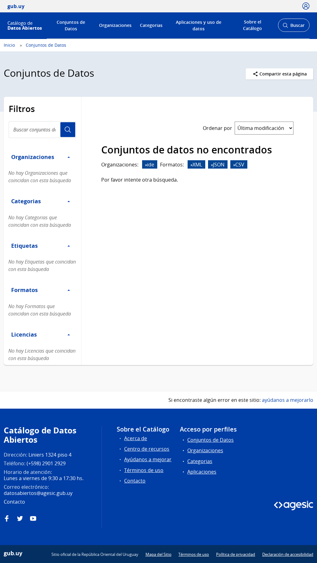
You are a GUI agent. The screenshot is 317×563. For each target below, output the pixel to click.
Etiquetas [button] (24, 246)
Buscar (294, 27)
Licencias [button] (24, 334)
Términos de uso (143, 470)
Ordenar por (217, 128)
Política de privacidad (235, 554)
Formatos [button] (24, 290)
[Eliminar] (146, 165)
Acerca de (135, 438)
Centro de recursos (146, 448)
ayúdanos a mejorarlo (287, 400)
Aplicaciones (201, 471)
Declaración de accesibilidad (287, 554)
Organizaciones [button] (32, 157)
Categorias (151, 25)
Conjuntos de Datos (71, 25)
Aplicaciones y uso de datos (198, 25)
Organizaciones (115, 25)
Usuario (67, 129)
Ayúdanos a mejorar (148, 459)
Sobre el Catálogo (252, 25)
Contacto (134, 480)
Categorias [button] (26, 201)
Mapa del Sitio (158, 554)
